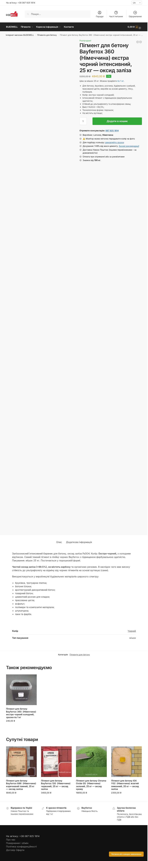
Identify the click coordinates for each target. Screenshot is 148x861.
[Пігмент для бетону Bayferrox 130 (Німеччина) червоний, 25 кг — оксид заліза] (56, 761)
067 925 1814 (112, 130)
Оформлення (135, 16)
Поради (99, 16)
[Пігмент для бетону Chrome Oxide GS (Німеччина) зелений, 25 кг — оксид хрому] (91, 761)
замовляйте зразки (114, 142)
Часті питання (116, 16)
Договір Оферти (15, 850)
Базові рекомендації (129, 146)
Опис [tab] (59, 542)
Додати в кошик (117, 121)
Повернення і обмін (17, 843)
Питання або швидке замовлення (126, 854)
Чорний (132, 631)
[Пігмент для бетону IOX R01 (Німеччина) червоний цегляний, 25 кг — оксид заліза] (137, 41)
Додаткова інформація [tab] (79, 542)
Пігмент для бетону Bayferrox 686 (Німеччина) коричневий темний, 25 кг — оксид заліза (21, 785)
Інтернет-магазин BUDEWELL (20, 35)
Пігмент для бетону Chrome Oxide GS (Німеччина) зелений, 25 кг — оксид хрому (91, 785)
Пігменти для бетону (47, 35)
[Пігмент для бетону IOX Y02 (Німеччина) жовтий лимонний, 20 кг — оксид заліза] (126, 761)
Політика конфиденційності (21, 846)
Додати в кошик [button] (21, 727)
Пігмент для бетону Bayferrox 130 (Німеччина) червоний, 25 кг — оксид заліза (56, 785)
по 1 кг (120, 81)
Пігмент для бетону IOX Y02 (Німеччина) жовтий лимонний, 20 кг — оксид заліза (125, 785)
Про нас (10, 839)
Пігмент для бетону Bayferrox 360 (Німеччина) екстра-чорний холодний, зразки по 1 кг (21, 713)
